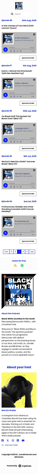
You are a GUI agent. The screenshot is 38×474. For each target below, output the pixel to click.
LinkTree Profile (11, 445)
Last (32, 251)
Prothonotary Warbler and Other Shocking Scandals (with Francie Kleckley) (18, 209)
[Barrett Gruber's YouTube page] (24, 440)
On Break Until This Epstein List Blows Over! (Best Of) (16, 117)
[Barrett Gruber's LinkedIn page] (19, 440)
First (6, 251)
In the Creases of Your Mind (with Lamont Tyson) (18, 26)
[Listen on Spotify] (22, 265)
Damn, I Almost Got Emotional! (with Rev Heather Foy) (17, 72)
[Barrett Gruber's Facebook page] (4, 440)
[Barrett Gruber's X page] (9, 440)
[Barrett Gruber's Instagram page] (14, 440)
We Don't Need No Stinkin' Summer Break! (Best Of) (18, 162)
